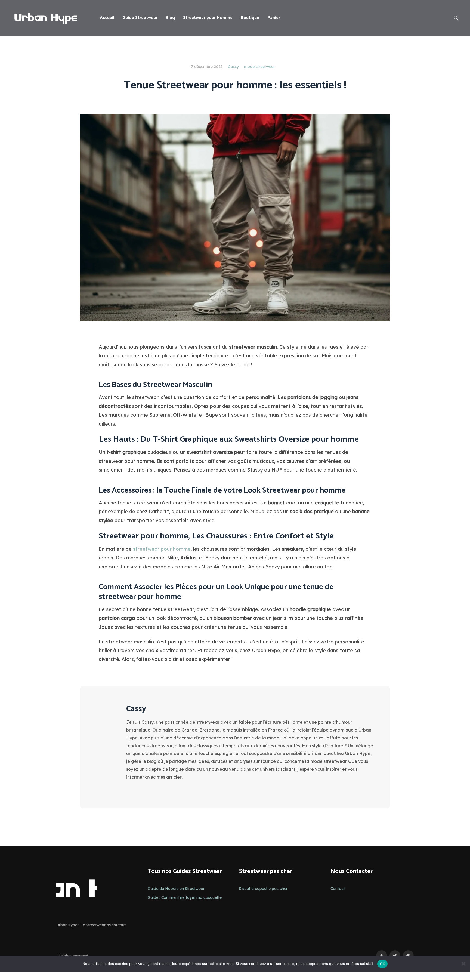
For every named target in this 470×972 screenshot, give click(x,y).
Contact (337, 888)
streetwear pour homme (162, 549)
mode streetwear (259, 66)
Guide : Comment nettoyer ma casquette (185, 897)
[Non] (463, 964)
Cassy (233, 66)
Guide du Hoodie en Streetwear (176, 888)
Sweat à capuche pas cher (263, 888)
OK (382, 964)
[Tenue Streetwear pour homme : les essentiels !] (235, 217)
